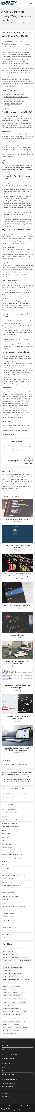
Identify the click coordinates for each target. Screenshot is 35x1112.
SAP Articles (6, 1015)
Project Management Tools (10, 896)
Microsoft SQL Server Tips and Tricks (14, 992)
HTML (3, 865)
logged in (12, 764)
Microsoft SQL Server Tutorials (12, 996)
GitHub (4, 861)
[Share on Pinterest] (12, 793)
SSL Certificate (6, 917)
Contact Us (5, 1096)
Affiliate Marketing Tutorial (11, 957)
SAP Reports (16, 1015)
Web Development (21, 1027)
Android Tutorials (8, 964)
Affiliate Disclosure (7, 1086)
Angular (4, 816)
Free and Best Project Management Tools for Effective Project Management (18, 749)
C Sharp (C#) (5, 837)
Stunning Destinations (8, 1074)
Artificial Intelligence (8, 823)
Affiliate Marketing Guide (11, 954)
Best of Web (5, 834)
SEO (24, 1021)
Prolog (5, 1002)
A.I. (4, 948)
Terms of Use (6, 1090)
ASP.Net (4, 830)
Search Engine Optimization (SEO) (12, 906)
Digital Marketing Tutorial (11, 980)
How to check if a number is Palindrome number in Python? (17, 687)
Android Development (8, 813)
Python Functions (8, 1005)
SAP (3, 903)
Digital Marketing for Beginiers (12, 973)
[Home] (1, 23)
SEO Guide (6, 1024)
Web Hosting (5, 931)
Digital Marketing (8, 970)
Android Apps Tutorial (10, 961)
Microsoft (25, 980)
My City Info (5, 1071)
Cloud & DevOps (7, 844)
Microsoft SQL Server (8, 882)
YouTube (4, 938)
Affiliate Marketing (7, 809)
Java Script (5, 868)
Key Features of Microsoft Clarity (13, 99)
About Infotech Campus (9, 1083)
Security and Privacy (8, 913)
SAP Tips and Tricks (8, 1018)
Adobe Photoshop (18, 948)
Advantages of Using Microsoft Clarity (15, 101)
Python (4, 899)
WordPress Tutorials (9, 1034)
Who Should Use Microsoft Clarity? (14, 94)
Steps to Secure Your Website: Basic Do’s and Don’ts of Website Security (17, 575)
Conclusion (7, 106)
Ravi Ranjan (8, 42)
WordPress (5, 934)
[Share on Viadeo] (8, 798)
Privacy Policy (16, 1105)
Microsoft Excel (6, 879)
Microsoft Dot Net (8, 983)
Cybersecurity (6, 851)
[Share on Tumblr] (3, 798)
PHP (3, 889)
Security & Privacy (7, 910)
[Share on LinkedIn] (16, 793)
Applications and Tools (8, 820)
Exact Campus (6, 1067)
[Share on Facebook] (8, 793)
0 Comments (25, 44)
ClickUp (4, 840)
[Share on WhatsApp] (12, 798)
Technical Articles (10, 44)
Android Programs (25, 961)
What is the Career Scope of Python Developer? (17, 546)
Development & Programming (11, 854)
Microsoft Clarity (10, 434)
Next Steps (7, 108)
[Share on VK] (25, 793)
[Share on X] (3, 793)
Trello (3, 924)
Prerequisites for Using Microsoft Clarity (16, 97)
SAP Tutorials (21, 1018)
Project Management (8, 892)
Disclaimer (5, 1093)
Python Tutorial (22, 1011)
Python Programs (8, 1011)
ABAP (8, 948)
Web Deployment (8, 1027)
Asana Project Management (10, 827)
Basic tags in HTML (17, 635)
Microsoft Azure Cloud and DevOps (12, 875)
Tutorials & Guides (7, 927)
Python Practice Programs (11, 1008)
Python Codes (22, 1002)
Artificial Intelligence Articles (12, 967)
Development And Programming (11, 858)
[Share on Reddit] (29, 793)
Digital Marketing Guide (10, 976)
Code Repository (7, 847)
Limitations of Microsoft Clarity (13, 103)
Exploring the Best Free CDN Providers (17, 605)
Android (25, 957)
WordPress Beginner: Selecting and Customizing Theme (17, 717)
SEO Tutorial (16, 1024)
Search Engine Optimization (11, 1021)
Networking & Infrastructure (10, 885)
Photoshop (6, 999)
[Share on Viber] (21, 793)
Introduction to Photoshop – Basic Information (17, 662)
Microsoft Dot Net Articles (11, 986)
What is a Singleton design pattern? (17, 519)
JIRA (3, 872)
